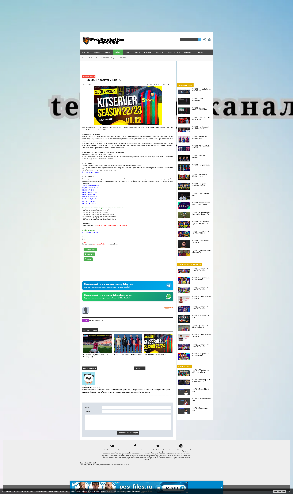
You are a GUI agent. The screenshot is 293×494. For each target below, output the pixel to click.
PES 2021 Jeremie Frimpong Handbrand (199, 109)
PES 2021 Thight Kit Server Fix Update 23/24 (95, 356)
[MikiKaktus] (88, 384)
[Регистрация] (210, 40)
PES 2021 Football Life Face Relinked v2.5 (202, 90)
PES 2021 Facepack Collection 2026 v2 (199, 185)
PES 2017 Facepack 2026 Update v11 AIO (201, 279)
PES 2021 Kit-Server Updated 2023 (128, 355)
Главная (85, 58)
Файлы (91, 58)
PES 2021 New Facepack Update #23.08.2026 (200, 128)
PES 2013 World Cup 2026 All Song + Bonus (201, 380)
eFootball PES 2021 (102, 58)
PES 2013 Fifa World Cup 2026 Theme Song (200, 371)
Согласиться (279, 491)
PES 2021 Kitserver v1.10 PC (155, 355)
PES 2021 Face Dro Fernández (198, 156)
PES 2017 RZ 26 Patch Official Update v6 (200, 326)
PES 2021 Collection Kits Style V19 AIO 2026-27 (200, 223)
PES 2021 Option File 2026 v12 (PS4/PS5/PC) (201, 232)
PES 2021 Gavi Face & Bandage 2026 (199, 137)
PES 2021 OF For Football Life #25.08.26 (201, 118)
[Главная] (103, 44)
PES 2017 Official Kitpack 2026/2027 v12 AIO (200, 345)
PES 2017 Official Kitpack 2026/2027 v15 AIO (200, 269)
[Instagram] (181, 447)
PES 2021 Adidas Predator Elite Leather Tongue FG (201, 213)
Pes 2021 (100, 320)
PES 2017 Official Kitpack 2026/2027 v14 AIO (200, 288)
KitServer (93, 320)
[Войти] (204, 40)
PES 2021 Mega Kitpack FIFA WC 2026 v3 (200, 175)
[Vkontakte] (112, 447)
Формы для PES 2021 (119, 58)
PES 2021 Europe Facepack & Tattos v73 (201, 251)
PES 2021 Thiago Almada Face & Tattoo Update (201, 204)
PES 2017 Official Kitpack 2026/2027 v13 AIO (200, 307)
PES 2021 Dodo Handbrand (197, 99)
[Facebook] (135, 447)
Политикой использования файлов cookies (124, 491)
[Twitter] (158, 447)
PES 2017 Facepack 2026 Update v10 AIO (201, 355)
